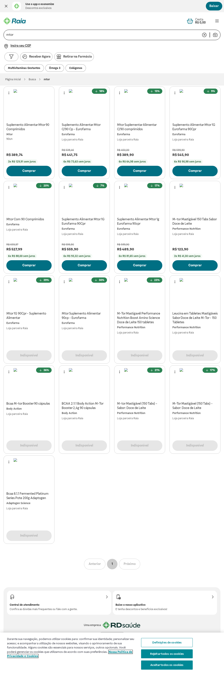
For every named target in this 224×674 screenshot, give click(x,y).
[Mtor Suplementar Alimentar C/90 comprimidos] (139, 104)
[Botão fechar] (6, 6)
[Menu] (217, 21)
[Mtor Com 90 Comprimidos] (29, 199)
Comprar (29, 171)
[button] (6, 6)
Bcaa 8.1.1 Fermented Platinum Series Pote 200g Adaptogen (27, 496)
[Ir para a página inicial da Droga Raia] (15, 21)
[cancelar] (204, 35)
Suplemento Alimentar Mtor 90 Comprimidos (27, 127)
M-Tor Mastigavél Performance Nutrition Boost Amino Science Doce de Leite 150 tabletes (138, 318)
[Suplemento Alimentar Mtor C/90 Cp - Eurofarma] (84, 104)
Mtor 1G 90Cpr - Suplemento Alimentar (26, 316)
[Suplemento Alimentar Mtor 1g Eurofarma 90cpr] (139, 199)
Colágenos (75, 68)
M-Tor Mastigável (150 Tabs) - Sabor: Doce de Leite (192, 406)
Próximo (130, 564)
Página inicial (13, 79)
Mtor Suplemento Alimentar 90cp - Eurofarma (81, 316)
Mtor (9, 134)
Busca (32, 79)
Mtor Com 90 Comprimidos (25, 219)
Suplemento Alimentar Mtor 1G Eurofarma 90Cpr (193, 127)
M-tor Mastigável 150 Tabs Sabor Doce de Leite (194, 221)
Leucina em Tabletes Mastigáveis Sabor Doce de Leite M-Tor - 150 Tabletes (195, 318)
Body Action (14, 408)
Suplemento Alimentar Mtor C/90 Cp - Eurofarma (81, 127)
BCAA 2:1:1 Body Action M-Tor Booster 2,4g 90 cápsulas (82, 406)
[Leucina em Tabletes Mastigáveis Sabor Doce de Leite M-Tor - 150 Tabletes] (195, 293)
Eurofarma (68, 134)
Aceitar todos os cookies (166, 665)
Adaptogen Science (18, 503)
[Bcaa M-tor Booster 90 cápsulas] (29, 383)
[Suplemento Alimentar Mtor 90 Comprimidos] (29, 104)
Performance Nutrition (186, 228)
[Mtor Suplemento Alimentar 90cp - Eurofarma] (84, 293)
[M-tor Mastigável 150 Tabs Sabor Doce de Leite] (195, 199)
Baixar (214, 6)
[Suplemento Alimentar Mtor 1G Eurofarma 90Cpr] (195, 104)
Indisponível (29, 355)
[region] (112, 653)
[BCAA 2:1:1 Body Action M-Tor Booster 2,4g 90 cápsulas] (84, 383)
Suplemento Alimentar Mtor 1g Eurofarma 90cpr (138, 221)
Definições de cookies (167, 642)
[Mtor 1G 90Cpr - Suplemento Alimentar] (29, 293)
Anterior (95, 564)
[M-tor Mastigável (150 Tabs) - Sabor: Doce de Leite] (139, 383)
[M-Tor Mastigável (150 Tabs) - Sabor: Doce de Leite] (195, 383)
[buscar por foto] (215, 35)
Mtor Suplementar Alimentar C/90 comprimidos (136, 127)
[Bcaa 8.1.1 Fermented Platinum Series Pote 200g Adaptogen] (29, 473)
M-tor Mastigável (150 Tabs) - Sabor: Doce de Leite (137, 406)
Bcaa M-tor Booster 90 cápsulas (28, 403)
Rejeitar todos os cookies (167, 653)
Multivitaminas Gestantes (24, 68)
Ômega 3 (54, 68)
